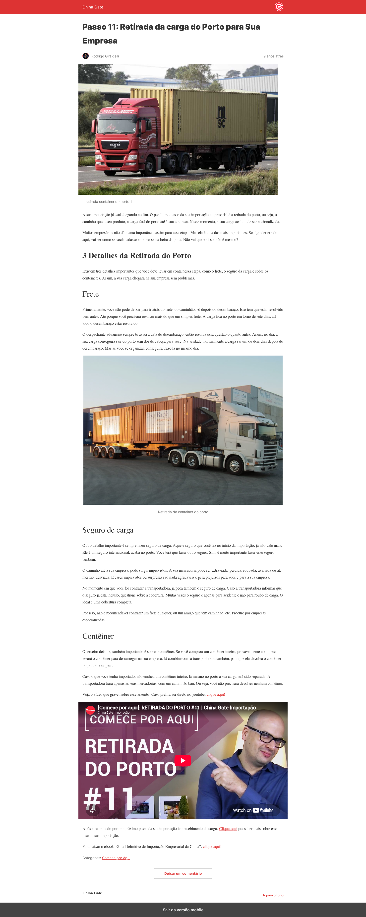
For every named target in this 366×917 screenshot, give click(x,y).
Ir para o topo (273, 895)
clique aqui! (216, 694)
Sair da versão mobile (183, 909)
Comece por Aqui (116, 858)
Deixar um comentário (183, 873)
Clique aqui (228, 828)
